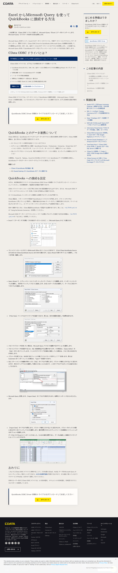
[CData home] (9, 3)
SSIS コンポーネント (50, 533)
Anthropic (103, 529)
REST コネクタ (35, 543)
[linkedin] (6, 543)
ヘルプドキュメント (71, 208)
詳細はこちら (15, 86)
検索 (98, 3)
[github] (15, 543)
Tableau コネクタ (36, 551)
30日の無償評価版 (41, 474)
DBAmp (47, 535)
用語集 (89, 541)
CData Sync (48, 527)
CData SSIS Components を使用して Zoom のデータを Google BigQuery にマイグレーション (97, 135)
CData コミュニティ (92, 527)
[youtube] (12, 543)
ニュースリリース (77, 530)
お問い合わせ (107, 3)
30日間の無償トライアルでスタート (33, 86)
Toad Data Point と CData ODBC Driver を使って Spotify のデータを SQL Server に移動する (98, 146)
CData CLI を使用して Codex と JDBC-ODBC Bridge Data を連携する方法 (98, 153)
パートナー (62, 539)
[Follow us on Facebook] (71, 26)
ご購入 (93, 3)
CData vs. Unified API (65, 544)
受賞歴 (75, 535)
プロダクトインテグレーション (65, 531)
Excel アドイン (35, 545)
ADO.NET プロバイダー (37, 533)
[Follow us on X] (74, 26)
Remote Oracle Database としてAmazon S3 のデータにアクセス (97, 140)
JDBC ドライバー (36, 530)
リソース (89, 535)
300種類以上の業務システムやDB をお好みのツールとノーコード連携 (99, 78)
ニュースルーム (77, 533)
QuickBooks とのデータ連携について (98, 84)
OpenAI (103, 543)
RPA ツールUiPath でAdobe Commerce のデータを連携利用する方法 (98, 113)
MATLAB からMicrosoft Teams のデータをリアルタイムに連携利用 (98, 124)
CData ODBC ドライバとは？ (96, 74)
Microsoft (103, 537)
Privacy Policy (103, 563)
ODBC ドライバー (36, 527)
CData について (77, 527)
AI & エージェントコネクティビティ (64, 535)
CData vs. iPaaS (63, 541)
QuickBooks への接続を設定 (96, 88)
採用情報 (75, 544)
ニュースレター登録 (92, 538)
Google (103, 534)
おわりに (90, 91)
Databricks (104, 532)
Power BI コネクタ (36, 548)
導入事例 (89, 530)
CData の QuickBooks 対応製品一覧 (22, 168)
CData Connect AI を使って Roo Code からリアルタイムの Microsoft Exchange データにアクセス (98, 160)
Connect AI (48, 530)
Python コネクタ (35, 537)
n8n (102, 540)
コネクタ (61, 527)
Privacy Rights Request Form (59, 564)
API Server (34, 540)
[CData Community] (18, 543)
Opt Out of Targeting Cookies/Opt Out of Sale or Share (99, 568)
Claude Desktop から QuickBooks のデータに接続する (30, 171)
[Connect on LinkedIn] (77, 26)
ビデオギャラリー (92, 544)
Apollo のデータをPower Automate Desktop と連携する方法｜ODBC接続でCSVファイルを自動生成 (98, 106)
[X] (9, 543)
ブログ (89, 533)
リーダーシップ (77, 538)
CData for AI (74, 3)
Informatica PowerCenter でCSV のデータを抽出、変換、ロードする (98, 129)
